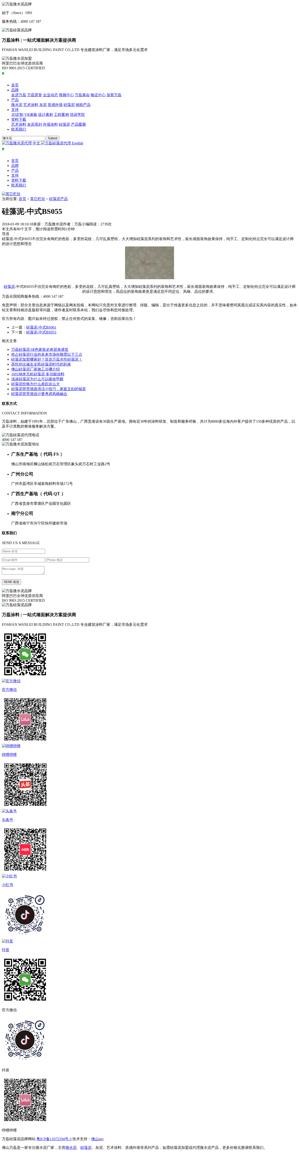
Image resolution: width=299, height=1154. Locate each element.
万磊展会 (82, 95)
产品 (15, 100)
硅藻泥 (69, 105)
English (77, 143)
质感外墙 (55, 105)
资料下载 (18, 119)
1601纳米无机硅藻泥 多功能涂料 (37, 374)
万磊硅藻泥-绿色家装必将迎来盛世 (39, 350)
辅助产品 (83, 105)
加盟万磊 (114, 95)
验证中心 (98, 95)
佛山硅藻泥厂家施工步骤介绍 (35, 369)
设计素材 (45, 115)
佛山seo (97, 1139)
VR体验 (30, 115)
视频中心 (66, 95)
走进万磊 (18, 95)
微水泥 (16, 105)
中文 (36, 143)
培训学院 (77, 115)
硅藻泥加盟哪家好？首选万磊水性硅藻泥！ (46, 359)
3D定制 (17, 115)
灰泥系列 (34, 124)
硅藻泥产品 (58, 199)
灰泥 (43, 105)
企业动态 (50, 95)
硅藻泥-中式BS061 (41, 327)
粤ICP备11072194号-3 (53, 1139)
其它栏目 (37, 199)
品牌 (15, 90)
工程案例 (61, 115)
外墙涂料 (50, 124)
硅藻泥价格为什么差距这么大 (35, 384)
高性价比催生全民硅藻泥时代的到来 (41, 364)
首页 (15, 85)
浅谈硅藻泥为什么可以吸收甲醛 (37, 379)
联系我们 (18, 129)
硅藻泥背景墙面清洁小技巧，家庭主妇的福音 (48, 389)
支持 (15, 110)
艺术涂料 (30, 105)
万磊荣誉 (34, 95)
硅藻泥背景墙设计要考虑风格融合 (39, 394)
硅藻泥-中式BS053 (41, 332)
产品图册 (78, 124)
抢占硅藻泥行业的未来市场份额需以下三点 (46, 354)
